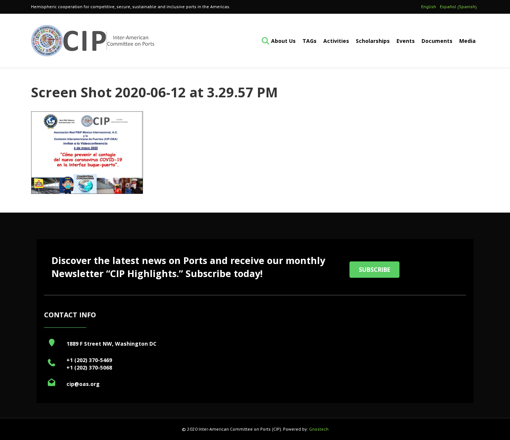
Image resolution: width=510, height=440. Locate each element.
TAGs (309, 40)
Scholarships (373, 40)
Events (406, 40)
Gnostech (319, 429)
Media (467, 40)
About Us (283, 40)
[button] (374, 269)
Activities (336, 40)
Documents (437, 40)
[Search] (263, 41)
